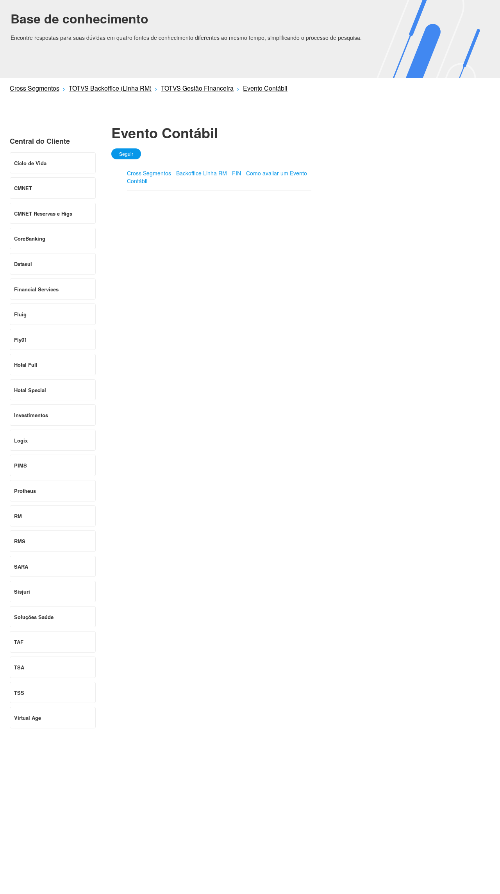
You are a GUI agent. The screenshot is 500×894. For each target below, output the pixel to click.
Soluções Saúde (34, 617)
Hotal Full (26, 364)
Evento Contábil (265, 88)
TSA (19, 667)
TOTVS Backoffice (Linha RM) (110, 88)
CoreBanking (29, 238)
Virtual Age (27, 717)
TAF (18, 642)
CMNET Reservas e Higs (43, 213)
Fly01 (20, 339)
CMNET (23, 188)
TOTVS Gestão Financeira (197, 88)
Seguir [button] (126, 153)
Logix (21, 440)
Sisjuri (22, 591)
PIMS (20, 465)
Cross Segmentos (34, 88)
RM (18, 516)
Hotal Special (30, 390)
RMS (19, 541)
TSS (19, 692)
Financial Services (36, 289)
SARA (21, 566)
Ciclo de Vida (30, 163)
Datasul (23, 264)
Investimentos (31, 415)
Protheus (25, 490)
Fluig (20, 314)
